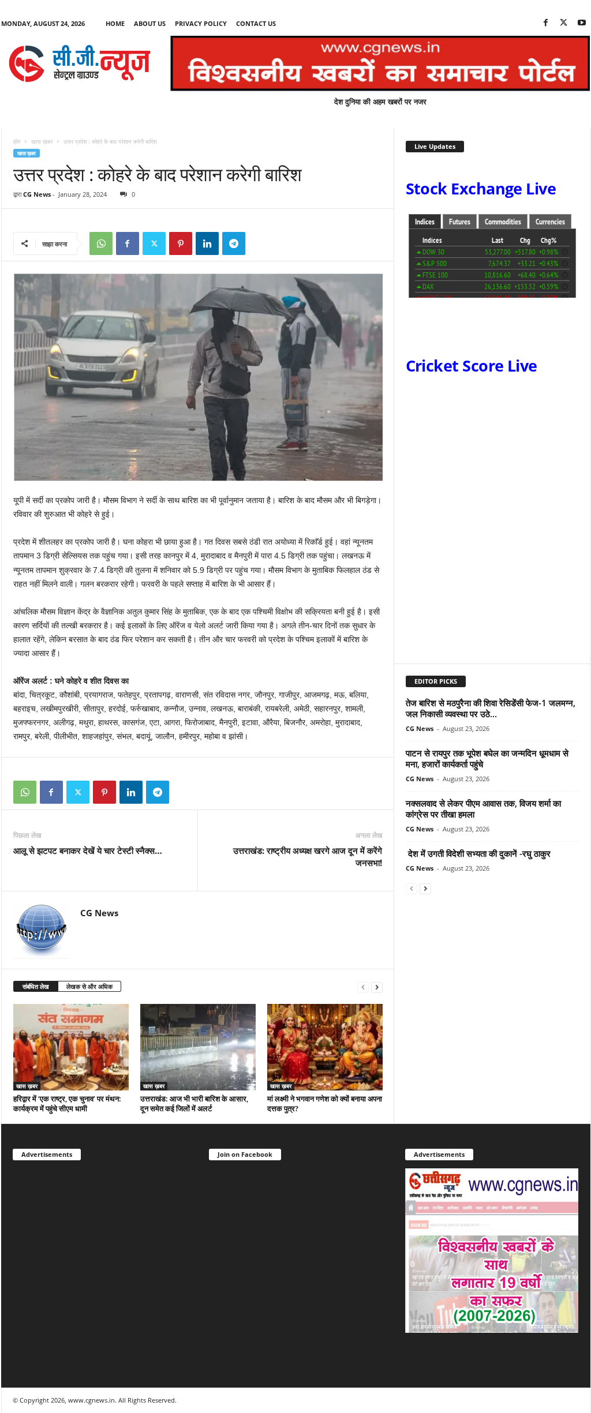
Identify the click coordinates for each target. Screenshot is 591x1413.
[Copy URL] (260, 243)
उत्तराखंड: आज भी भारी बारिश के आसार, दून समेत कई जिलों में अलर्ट (194, 1103)
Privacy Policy (201, 23)
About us (150, 23)
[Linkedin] (207, 243)
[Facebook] (546, 23)
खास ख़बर (42, 141)
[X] (564, 23)
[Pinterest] (180, 243)
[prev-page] (363, 987)
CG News (37, 194)
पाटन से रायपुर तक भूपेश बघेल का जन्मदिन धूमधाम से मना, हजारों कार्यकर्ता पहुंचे (487, 758)
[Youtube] (582, 23)
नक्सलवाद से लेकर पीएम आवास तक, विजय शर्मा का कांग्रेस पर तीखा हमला (483, 808)
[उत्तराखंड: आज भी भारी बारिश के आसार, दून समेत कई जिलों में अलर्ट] (198, 1047)
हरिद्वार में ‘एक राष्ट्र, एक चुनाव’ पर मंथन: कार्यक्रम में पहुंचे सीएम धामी (67, 1103)
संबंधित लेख (36, 986)
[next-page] (377, 987)
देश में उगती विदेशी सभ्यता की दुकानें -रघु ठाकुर (478, 853)
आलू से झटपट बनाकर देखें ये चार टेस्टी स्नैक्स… (87, 850)
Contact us (256, 23)
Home (115, 23)
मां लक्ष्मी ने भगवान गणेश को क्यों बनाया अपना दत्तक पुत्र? (324, 1103)
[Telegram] (233, 243)
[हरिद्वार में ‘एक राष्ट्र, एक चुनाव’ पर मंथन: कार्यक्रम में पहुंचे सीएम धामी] (71, 1047)
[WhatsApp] (101, 243)
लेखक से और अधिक (89, 986)
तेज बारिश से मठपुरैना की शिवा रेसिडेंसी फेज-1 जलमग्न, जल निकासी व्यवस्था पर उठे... (490, 708)
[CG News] (79, 63)
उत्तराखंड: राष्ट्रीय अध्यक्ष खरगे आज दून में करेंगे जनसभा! (307, 856)
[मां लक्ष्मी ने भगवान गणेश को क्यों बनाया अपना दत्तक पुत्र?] (325, 1047)
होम (16, 141)
